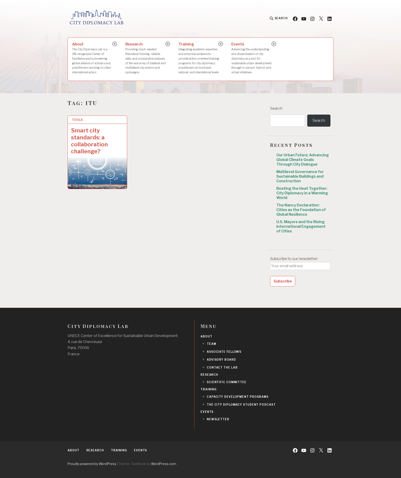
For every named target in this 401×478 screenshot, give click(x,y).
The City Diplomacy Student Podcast (241, 404)
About (91, 58)
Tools (77, 120)
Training (198, 58)
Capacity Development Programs (237, 396)
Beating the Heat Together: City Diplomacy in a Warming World (302, 193)
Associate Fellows (224, 351)
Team (211, 344)
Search (276, 108)
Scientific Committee (226, 382)
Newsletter (218, 419)
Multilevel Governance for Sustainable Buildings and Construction (300, 176)
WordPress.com (163, 464)
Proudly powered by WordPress (92, 464)
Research (145, 58)
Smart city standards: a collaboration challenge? (89, 141)
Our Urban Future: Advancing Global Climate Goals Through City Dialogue (302, 160)
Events (251, 58)
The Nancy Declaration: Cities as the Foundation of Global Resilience (301, 210)
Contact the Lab (222, 367)
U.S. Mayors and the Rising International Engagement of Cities (301, 226)
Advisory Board (221, 359)
